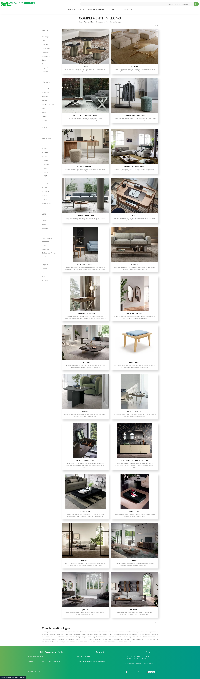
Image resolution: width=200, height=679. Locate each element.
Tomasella (45, 72)
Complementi (100, 22)
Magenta (45, 265)
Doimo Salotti (46, 48)
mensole (45, 97)
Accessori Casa (114, 10)
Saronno (45, 280)
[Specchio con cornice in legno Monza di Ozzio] (134, 293)
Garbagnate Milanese (49, 253)
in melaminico (46, 180)
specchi (44, 120)
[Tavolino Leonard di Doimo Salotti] (134, 244)
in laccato (45, 160)
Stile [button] (44, 213)
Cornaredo (45, 249)
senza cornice (46, 203)
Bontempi (45, 37)
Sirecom (44, 64)
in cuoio (44, 149)
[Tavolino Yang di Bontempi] (85, 46)
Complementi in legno (113, 22)
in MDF (44, 176)
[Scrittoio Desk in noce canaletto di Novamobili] (85, 146)
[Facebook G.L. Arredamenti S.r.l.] (127, 672)
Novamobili (46, 56)
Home (81, 22)
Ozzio (44, 60)
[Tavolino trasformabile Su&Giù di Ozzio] (85, 540)
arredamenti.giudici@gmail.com (95, 661)
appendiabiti (46, 89)
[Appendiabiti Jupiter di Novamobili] (134, 95)
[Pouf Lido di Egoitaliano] (134, 342)
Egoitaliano (45, 52)
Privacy (3, 678)
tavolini (44, 128)
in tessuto (45, 195)
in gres (44, 157)
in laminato (45, 164)
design (44, 224)
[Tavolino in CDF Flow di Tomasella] (85, 391)
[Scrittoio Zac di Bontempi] (134, 391)
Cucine (82, 10)
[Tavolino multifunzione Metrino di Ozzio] (134, 589)
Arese (44, 245)
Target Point (46, 68)
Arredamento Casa (96, 10)
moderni (45, 228)
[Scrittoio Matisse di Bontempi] (85, 293)
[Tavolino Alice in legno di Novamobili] (85, 244)
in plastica (45, 192)
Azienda (71, 10)
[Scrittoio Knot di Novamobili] (134, 195)
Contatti (128, 10)
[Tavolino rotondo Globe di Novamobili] (85, 195)
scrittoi (44, 116)
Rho (43, 276)
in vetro (44, 199)
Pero (43, 272)
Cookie (8, 678)
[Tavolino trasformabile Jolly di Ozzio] (85, 589)
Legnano (45, 261)
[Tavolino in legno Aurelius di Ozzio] (85, 342)
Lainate (44, 257)
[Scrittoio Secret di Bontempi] (85, 440)
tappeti (44, 124)
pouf (43, 108)
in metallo (45, 184)
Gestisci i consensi (19, 678)
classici (44, 220)
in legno (44, 168)
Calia (43, 41)
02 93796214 (85, 656)
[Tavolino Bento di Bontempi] (134, 46)
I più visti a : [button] (48, 238)
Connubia (45, 44)
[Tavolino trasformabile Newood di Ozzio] (85, 491)
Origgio (44, 269)
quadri (44, 112)
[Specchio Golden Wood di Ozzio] (134, 440)
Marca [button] (45, 30)
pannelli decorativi (48, 104)
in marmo (45, 172)
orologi (44, 101)
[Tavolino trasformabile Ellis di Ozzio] (134, 540)
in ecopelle (45, 153)
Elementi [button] (46, 82)
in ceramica (46, 145)
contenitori (45, 93)
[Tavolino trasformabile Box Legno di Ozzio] (134, 491)
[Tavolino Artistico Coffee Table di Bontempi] (85, 95)
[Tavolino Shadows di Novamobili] (134, 146)
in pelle (44, 188)
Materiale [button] (46, 138)
